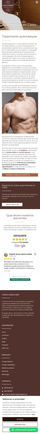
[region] (20, 415)
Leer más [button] (7, 271)
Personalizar (20, 424)
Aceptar (20, 419)
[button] (23, 430)
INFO (33, 414)
